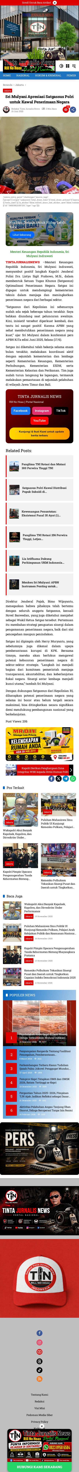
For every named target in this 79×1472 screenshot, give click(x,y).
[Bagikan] (73, 110)
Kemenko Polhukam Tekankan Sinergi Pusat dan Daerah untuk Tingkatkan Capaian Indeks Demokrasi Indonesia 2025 (58, 884)
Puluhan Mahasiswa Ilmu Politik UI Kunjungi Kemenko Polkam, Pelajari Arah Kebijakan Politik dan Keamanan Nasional (57, 823)
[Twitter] (58, 779)
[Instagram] (39, 1342)
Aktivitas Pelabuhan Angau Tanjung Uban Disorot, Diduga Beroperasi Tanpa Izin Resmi (46, 1108)
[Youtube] (39, 1352)
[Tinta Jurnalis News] (29, 65)
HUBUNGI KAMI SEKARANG (39, 1467)
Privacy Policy (39, 1421)
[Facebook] (51, 779)
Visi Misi (39, 1408)
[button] (61, 66)
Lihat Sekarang (22, 234)
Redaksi (39, 1401)
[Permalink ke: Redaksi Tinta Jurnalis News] (7, 109)
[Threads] (39, 1361)
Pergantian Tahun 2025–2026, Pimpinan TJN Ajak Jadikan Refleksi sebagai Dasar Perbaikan (44, 1094)
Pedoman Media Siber (39, 1415)
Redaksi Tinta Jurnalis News (25, 109)
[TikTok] (39, 1370)
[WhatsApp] (73, 779)
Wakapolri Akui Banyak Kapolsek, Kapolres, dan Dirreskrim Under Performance (17, 834)
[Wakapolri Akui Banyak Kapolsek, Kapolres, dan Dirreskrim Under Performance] (20, 810)
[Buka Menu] (67, 66)
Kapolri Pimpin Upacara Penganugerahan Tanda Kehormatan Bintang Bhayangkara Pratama (17, 875)
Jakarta (7, 90)
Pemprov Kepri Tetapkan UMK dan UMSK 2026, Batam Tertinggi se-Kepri (44, 1080)
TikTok (61, 410)
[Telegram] (66, 779)
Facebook (21, 410)
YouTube (39, 420)
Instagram (42, 410)
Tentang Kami (39, 1394)
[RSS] (39, 1379)
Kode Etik (39, 1428)
